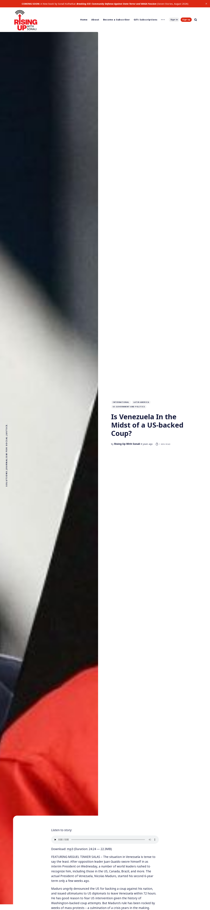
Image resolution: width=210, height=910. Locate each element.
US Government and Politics (129, 407)
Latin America (141, 402)
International (121, 402)
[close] (206, 3)
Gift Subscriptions (145, 19)
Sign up (186, 19)
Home (84, 19)
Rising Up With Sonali (127, 444)
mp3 (70, 849)
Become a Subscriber (116, 19)
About (95, 19)
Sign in (174, 19)
